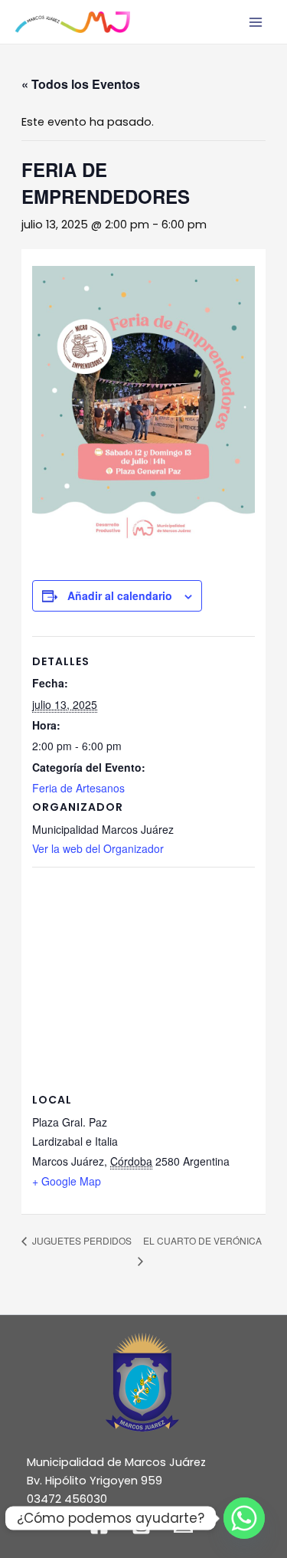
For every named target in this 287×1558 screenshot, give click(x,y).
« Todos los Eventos (80, 84)
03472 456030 (67, 1499)
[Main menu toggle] (256, 22)
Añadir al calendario (119, 595)
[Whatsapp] (244, 1518)
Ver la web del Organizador (98, 848)
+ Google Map (66, 1181)
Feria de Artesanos (78, 787)
